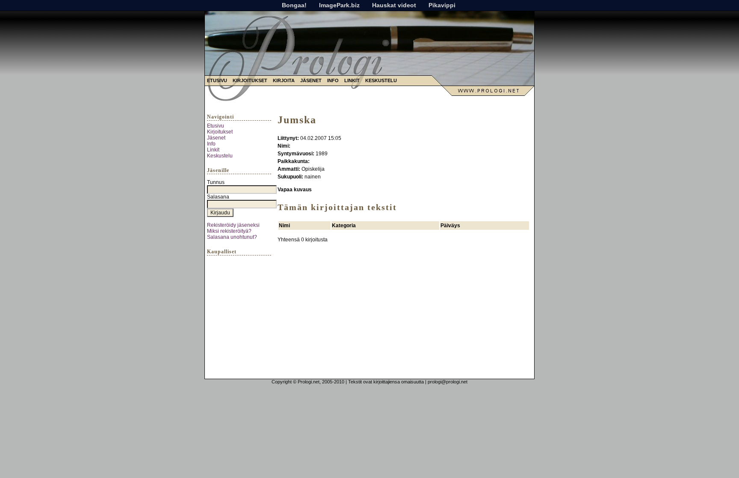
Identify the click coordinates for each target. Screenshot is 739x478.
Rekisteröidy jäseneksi (233, 225)
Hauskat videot (394, 5)
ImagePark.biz (339, 5)
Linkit (352, 80)
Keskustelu (381, 80)
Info (333, 80)
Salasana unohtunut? (232, 237)
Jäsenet (311, 80)
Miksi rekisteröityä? (229, 231)
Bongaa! (294, 5)
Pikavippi (442, 5)
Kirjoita (284, 80)
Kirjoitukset (250, 80)
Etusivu (217, 80)
